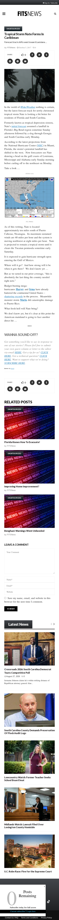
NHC (40, 145)
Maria (23, 300)
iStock (12, 368)
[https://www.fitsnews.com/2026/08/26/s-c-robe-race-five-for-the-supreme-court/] (29, 851)
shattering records (13, 296)
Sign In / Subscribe (51, 3)
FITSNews (11, 47)
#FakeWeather (27, 107)
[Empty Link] (51, 624)
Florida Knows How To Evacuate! (22, 442)
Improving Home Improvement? (21, 486)
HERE (18, 352)
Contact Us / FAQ (11, 918)
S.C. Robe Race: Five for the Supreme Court (28, 871)
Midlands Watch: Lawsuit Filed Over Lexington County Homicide (24, 826)
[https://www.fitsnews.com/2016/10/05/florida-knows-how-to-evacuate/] (29, 422)
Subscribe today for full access (23, 907)
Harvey (20, 289)
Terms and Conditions (29, 918)
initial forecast (18, 126)
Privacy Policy (46, 918)
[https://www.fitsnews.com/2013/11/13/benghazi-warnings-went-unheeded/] (29, 511)
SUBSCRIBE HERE (14, 363)
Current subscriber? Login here (23, 911)
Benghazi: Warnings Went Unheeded (24, 530)
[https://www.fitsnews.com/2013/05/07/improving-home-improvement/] (29, 467)
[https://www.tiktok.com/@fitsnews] (49, 901)
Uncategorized (13, 29)
